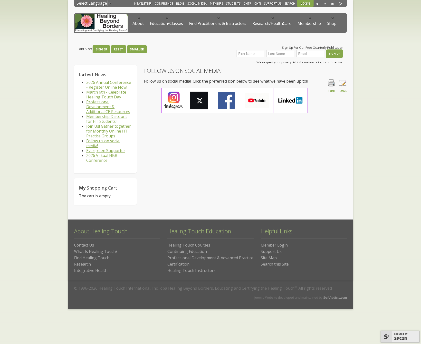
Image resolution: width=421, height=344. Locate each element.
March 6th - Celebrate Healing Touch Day (106, 94)
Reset (118, 49)
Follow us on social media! (103, 143)
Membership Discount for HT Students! (106, 119)
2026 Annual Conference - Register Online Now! (108, 85)
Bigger (101, 49)
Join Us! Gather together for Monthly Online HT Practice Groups (108, 131)
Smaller (137, 49)
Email (343, 91)
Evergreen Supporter (105, 150)
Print (331, 91)
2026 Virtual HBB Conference (101, 158)
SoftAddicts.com (335, 297)
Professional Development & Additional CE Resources (108, 106)
